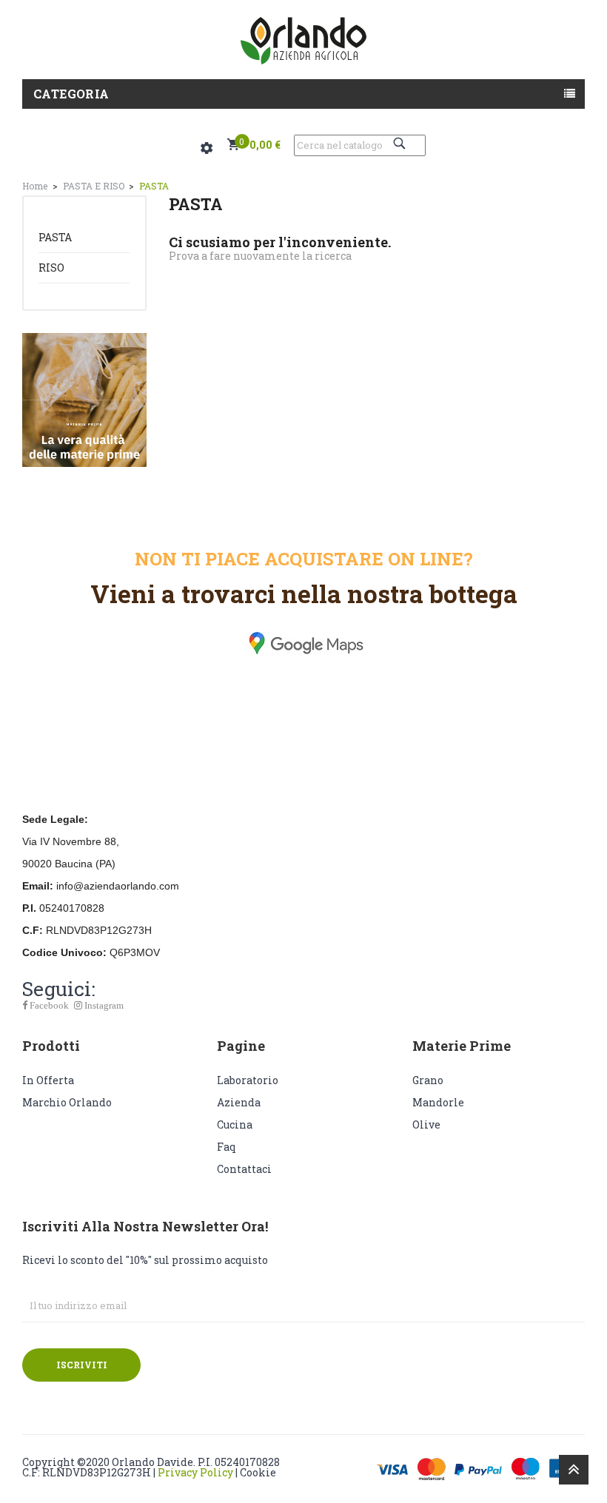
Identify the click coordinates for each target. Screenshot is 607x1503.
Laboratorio (247, 1080)
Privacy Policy (195, 1472)
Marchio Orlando (67, 1102)
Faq (226, 1147)
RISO (51, 267)
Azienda (239, 1102)
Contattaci (244, 1169)
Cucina (234, 1124)
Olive (426, 1124)
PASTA (55, 237)
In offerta (48, 1080)
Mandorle (438, 1102)
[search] (401, 143)
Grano (427, 1080)
